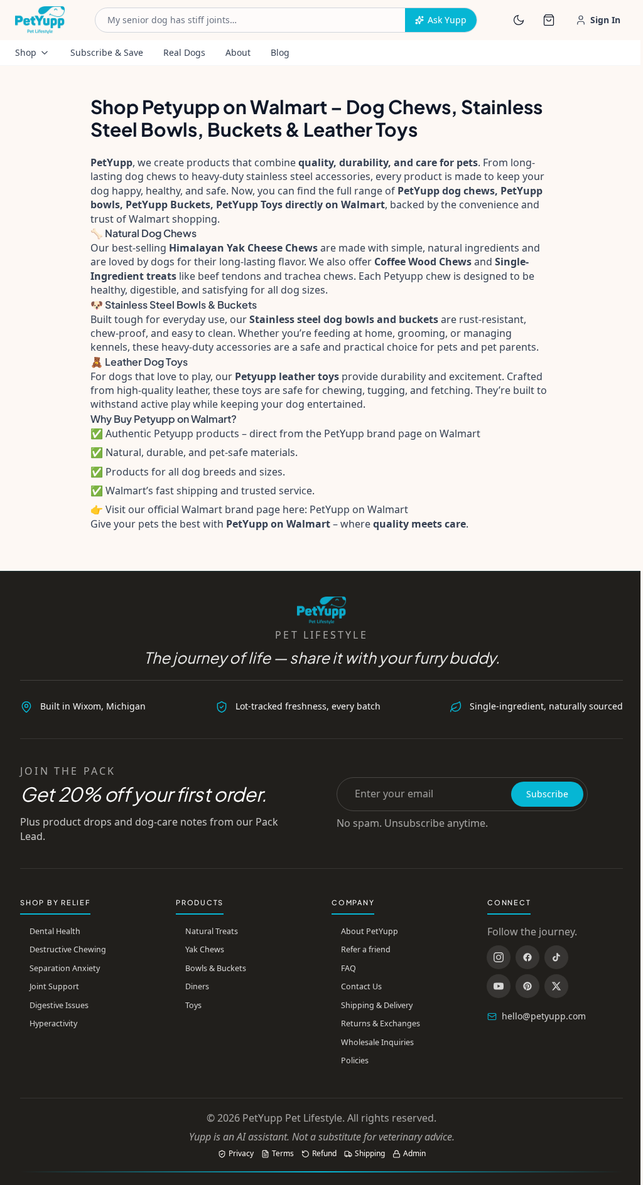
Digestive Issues (59, 1005)
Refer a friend (366, 949)
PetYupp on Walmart (359, 509)
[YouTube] (498, 986)
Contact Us (361, 986)
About (238, 52)
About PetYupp (369, 931)
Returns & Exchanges (380, 1023)
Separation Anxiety (65, 968)
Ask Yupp (447, 20)
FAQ (348, 968)
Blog (280, 52)
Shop (25, 52)
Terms (283, 1154)
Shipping (370, 1154)
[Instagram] (498, 957)
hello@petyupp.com (544, 1016)
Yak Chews (204, 949)
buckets (418, 319)
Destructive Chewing (68, 949)
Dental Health (55, 931)
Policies (355, 1060)
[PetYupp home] (40, 20)
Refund (324, 1154)
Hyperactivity (53, 1023)
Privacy (241, 1154)
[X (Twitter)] (556, 986)
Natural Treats (211, 931)
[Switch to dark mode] (518, 20)
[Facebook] (527, 957)
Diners (197, 986)
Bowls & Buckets (215, 968)
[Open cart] (549, 20)
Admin (414, 1154)
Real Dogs (184, 52)
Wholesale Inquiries (377, 1042)
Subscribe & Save (106, 52)
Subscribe (547, 794)
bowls (359, 319)
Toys (193, 1005)
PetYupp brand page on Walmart (402, 433)
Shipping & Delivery (377, 1005)
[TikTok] (556, 957)
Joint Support (54, 986)
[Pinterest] (527, 986)
